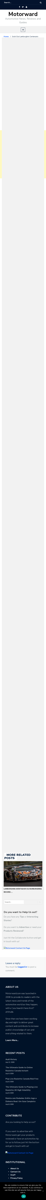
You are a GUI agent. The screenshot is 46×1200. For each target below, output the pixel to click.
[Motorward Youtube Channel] (26, 7)
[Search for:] (11, 2)
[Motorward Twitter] (22, 7)
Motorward (23, 14)
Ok (24, 1196)
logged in (22, 967)
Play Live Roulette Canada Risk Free (22, 1079)
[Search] (40, 2)
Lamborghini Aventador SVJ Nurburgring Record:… (23, 890)
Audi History (11, 1059)
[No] (43, 1191)
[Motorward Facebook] (19, 7)
